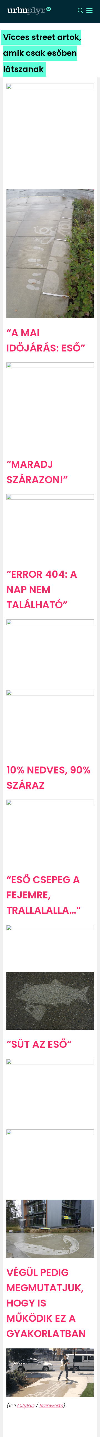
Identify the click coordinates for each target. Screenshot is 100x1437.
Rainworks (51, 1405)
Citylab (25, 1405)
